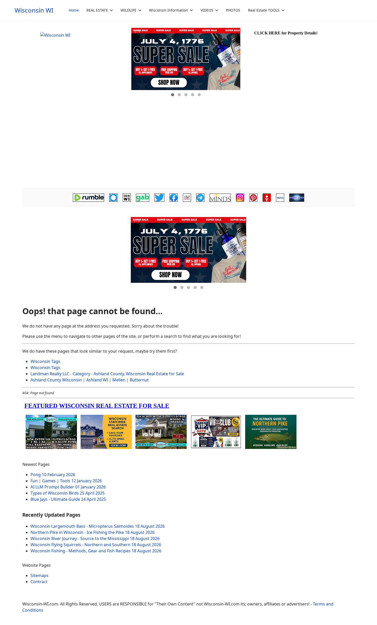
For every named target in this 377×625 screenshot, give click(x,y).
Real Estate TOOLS (264, 10)
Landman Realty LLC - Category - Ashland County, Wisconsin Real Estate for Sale (107, 374)
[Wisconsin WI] (76, 64)
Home (74, 10)
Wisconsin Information (168, 10)
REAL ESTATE (97, 10)
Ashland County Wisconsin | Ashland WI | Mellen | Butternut (90, 380)
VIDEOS (207, 10)
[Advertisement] (188, 148)
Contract (39, 581)
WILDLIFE (128, 10)
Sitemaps (39, 575)
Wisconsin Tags (45, 361)
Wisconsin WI (34, 10)
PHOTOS (233, 10)
